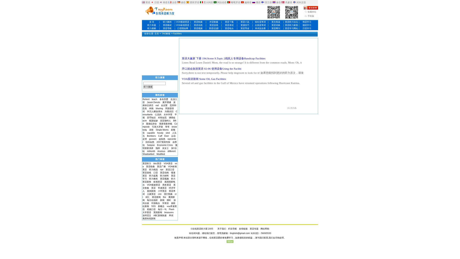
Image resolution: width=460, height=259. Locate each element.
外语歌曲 (214, 22)
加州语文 (146, 215)
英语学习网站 (291, 28)
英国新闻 (157, 212)
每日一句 (162, 209)
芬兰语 (268, 2)
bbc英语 (157, 163)
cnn (160, 194)
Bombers (151, 136)
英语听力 (146, 163)
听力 (173, 179)
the (164, 197)
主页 (157, 33)
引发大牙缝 (157, 127)
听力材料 (164, 175)
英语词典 (276, 25)
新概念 (161, 206)
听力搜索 (151, 28)
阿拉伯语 (222, 2)
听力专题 (151, 25)
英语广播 (161, 166)
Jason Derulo (153, 102)
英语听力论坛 (291, 22)
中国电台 (155, 203)
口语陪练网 (182, 28)
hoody (160, 133)
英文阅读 (276, 22)
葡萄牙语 (235, 2)
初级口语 (151, 209)
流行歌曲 (168, 194)
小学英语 (162, 191)
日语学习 (307, 28)
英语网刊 (276, 28)
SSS (153, 206)
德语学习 (307, 25)
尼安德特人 (165, 120)
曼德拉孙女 (151, 123)
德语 (183, 2)
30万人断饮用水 (154, 111)
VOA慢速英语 (182, 22)
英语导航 (167, 28)
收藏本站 (312, 12)
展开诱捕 (166, 102)
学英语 (165, 203)
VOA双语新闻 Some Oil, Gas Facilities (204, 79)
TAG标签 (166, 33)
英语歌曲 (198, 22)
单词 (171, 215)
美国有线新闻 (148, 218)
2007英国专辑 (163, 142)
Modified (161, 154)
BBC (169, 200)
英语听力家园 (291, 25)
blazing (159, 108)
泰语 (278, 2)
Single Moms (162, 130)
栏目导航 (232, 229)
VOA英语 (168, 163)
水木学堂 (168, 114)
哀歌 (151, 130)
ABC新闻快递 (160, 215)
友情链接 (243, 229)
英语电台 (229, 28)
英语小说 (245, 22)
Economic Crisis (165, 145)
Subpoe (151, 145)
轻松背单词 (260, 22)
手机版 (311, 16)
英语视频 (198, 28)
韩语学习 (307, 22)
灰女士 (165, 148)
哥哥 (167, 127)
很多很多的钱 (165, 123)
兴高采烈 (169, 111)
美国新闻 (151, 191)
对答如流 (162, 117)
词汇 (147, 197)
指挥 (158, 148)
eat (157, 105)
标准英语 (157, 182)
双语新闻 (156, 197)
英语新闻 (146, 182)
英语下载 (229, 22)
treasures (169, 212)
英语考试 (229, 25)
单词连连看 (260, 28)
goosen (153, 139)
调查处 (172, 117)
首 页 (151, 22)
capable (151, 133)
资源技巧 (245, 25)
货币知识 (151, 117)
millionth (151, 151)
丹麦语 (288, 2)
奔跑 (151, 108)
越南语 (248, 2)
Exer (166, 136)
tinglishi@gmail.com (240, 233)
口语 (155, 172)
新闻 (162, 200)
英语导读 (245, 28)
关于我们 (221, 229)
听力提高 (153, 175)
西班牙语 (194, 2)
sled (168, 133)
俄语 (258, 2)
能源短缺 (153, 120)
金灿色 (162, 139)
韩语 (165, 2)
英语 (148, 2)
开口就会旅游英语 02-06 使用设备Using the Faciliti (211, 68)
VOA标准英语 (182, 25)
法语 (174, 2)
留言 (213, 233)
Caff (160, 136)
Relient (146, 99)
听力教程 (167, 22)
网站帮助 (265, 229)
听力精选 (153, 169)
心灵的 (158, 114)
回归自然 (150, 142)
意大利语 (208, 2)
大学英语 (146, 212)
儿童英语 (151, 194)
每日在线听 (152, 200)
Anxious (161, 151)
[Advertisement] (248, 47)
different (172, 151)
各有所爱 (164, 99)
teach (154, 99)
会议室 (164, 105)
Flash (171, 209)
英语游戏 (214, 25)
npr (161, 169)
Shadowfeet (148, 154)
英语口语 (170, 169)
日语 (156, 2)
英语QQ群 (214, 28)
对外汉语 (301, 2)
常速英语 (162, 188)
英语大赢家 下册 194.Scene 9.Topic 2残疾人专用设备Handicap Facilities (223, 58)
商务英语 (166, 185)
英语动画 (198, 25)
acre (144, 120)
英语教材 (167, 25)
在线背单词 (260, 25)
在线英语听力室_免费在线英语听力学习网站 (160, 11)
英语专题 (254, 229)
